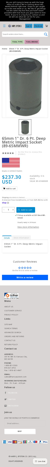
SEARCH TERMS (11, 328)
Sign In (29, 26)
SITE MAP (8, 324)
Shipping (5, 197)
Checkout (38, 26)
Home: (5, 48)
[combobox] (22, 34)
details (7, 238)
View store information (28, 227)
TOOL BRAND (32, 42)
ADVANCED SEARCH (12, 332)
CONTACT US (9, 340)
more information (21, 237)
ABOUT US (8, 306)
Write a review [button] (25, 277)
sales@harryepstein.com (15, 376)
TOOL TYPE (17, 42)
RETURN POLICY (11, 344)
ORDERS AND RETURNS (14, 336)
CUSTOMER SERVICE (13, 310)
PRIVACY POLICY (11, 315)
